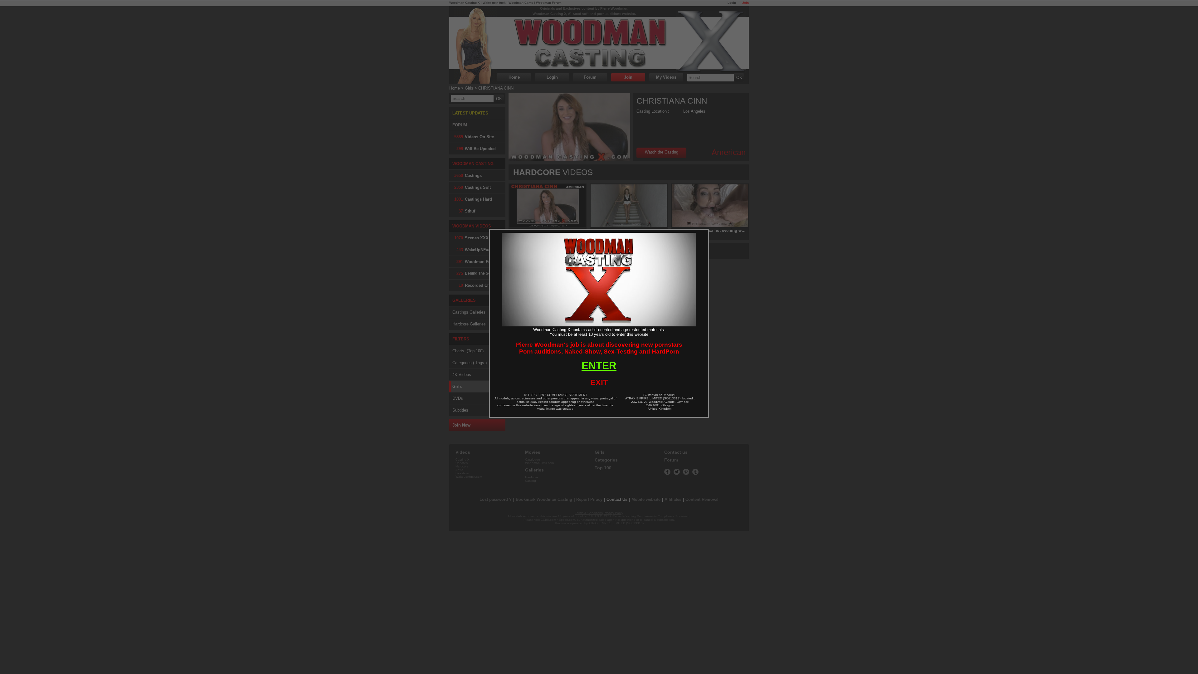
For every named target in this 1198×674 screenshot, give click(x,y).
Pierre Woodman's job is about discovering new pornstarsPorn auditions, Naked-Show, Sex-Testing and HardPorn (599, 348)
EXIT (599, 382)
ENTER (599, 365)
